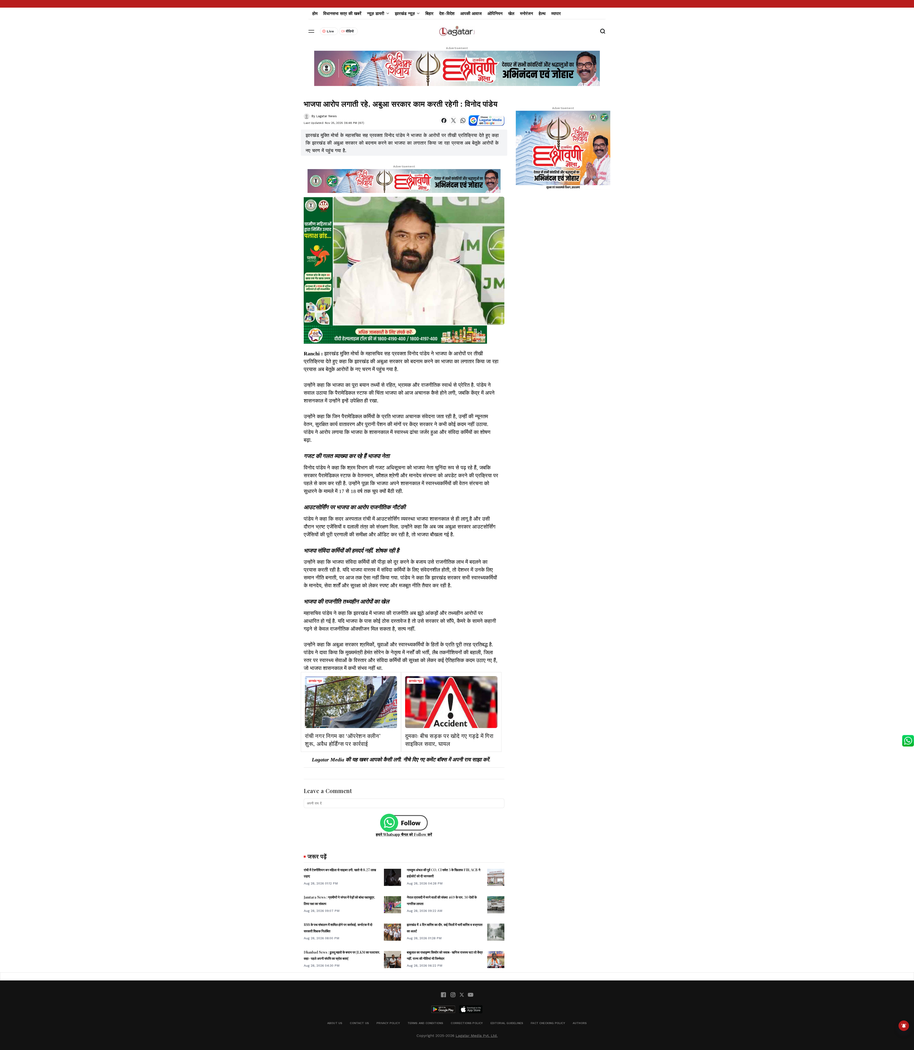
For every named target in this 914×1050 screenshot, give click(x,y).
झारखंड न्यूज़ (315, 681)
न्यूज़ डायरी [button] (375, 13)
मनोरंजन (526, 13)
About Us (334, 1023)
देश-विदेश (447, 13)
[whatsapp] (463, 120)
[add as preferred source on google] (486, 120)
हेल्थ (542, 13)
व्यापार (556, 13)
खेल (511, 13)
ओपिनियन (494, 13)
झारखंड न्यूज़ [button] (405, 13)
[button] (311, 31)
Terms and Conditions (425, 1023)
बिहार (429, 13)
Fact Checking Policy (548, 1023)
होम (315, 13)
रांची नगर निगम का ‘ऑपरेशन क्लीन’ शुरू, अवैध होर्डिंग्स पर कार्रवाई (343, 740)
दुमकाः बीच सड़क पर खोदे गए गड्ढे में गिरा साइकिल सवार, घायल (449, 740)
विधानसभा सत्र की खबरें (342, 13)
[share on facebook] (444, 120)
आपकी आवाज (471, 13)
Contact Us (359, 1023)
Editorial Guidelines (507, 1023)
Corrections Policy (467, 1023)
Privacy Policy (388, 1023)
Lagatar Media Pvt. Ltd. (477, 1035)
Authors (580, 1023)
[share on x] (453, 120)
